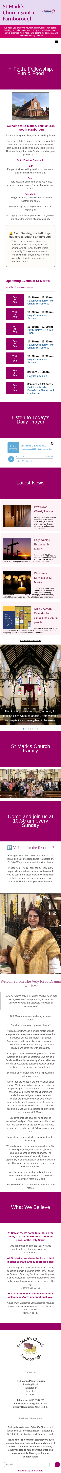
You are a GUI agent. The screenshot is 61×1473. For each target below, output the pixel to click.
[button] (23, 729)
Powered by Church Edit (30, 1470)
